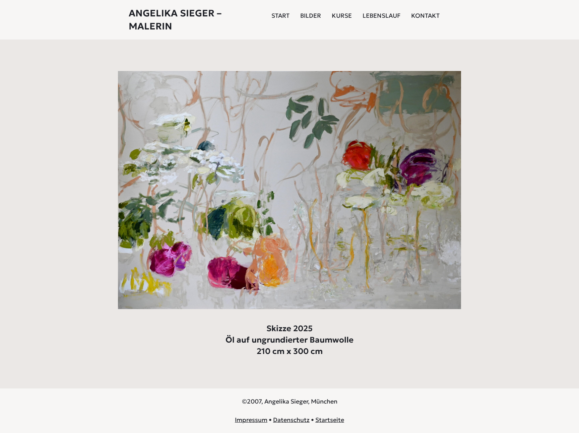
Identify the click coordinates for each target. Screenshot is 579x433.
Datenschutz (291, 420)
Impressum (251, 420)
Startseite (329, 420)
